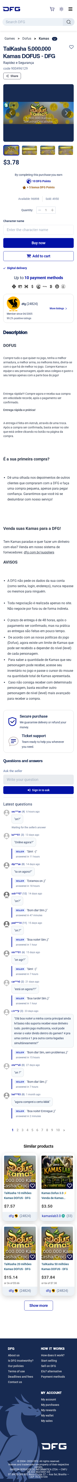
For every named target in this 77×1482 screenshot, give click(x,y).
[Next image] (66, 113)
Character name (13, 221)
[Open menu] (70, 9)
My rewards (48, 1410)
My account (48, 1399)
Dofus (26, 38)
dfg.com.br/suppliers (39, 552)
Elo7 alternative (51, 1371)
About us (14, 1355)
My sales (47, 1420)
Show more (38, 1305)
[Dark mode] (61, 9)
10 (58, 1130)
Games (10, 38)
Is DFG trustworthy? (20, 1360)
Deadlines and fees (20, 1376)
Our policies (16, 1366)
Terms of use (16, 1371)
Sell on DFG (48, 1366)
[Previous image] (11, 113)
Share (14, 76)
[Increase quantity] (52, 210)
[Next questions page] (64, 1130)
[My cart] (52, 9)
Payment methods (53, 1376)
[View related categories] (54, 39)
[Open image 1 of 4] (38, 113)
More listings (57, 308)
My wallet (47, 1415)
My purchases (50, 1404)
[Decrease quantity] (39, 210)
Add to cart (41, 256)
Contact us (15, 1382)
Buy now (38, 243)
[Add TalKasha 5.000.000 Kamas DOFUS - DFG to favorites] (71, 47)
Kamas (44, 38)
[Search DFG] (69, 22)
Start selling (49, 1360)
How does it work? (52, 1355)
